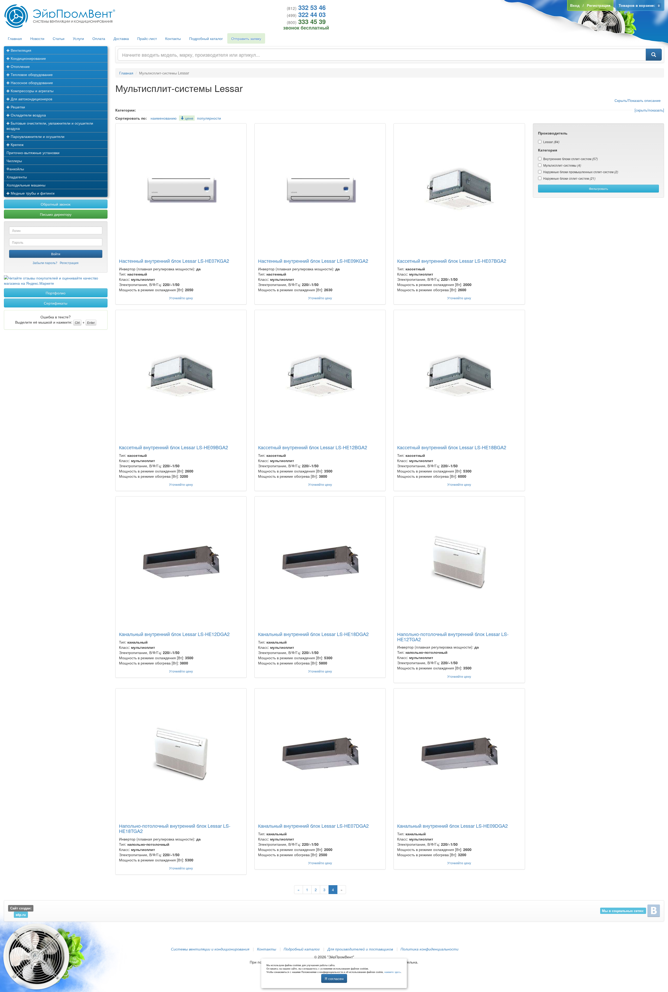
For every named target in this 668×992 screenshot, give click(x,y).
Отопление (20, 66)
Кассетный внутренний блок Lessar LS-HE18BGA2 (451, 447)
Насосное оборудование (31, 82)
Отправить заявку (246, 38)
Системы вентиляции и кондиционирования (210, 949)
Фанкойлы (15, 168)
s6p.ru (21, 914)
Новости (37, 38)
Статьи (58, 38)
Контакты (173, 38)
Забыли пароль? (45, 262)
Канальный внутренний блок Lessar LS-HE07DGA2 (313, 825)
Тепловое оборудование (31, 74)
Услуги (78, 38)
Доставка (121, 38)
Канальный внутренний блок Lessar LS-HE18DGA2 (313, 634)
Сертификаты (55, 303)
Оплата (98, 38)
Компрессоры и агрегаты (31, 90)
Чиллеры (14, 160)
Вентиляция (20, 50)
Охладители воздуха (28, 115)
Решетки (17, 106)
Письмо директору (55, 214)
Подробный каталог (206, 38)
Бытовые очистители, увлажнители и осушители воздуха (50, 125)
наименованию (164, 118)
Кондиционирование (28, 58)
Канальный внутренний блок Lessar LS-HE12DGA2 (174, 634)
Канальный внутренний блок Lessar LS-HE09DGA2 (452, 825)
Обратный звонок (55, 204)
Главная (15, 38)
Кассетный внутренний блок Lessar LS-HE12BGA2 (312, 447)
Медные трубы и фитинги (32, 193)
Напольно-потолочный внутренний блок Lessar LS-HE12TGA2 (453, 637)
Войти (55, 254)
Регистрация (69, 262)
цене (188, 118)
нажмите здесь (392, 972)
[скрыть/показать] (649, 110)
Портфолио (55, 292)
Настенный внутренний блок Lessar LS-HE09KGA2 (313, 260)
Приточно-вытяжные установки (33, 152)
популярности (209, 118)
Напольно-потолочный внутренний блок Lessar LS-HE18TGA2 (174, 828)
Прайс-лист (147, 38)
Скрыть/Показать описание (638, 100)
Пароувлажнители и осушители (37, 136)
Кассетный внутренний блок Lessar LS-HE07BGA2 (451, 260)
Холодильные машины (26, 185)
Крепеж (16, 144)
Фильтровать (598, 188)
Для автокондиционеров (31, 98)
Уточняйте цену (181, 298)
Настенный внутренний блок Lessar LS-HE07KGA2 (174, 260)
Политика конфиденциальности (429, 949)
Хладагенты (17, 176)
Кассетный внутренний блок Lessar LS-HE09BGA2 (173, 447)
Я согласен (334, 978)
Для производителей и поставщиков (360, 949)
